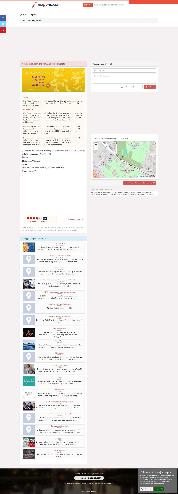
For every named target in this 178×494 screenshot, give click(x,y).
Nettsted (27, 157)
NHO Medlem (59, 353)
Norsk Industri (59, 438)
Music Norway (60, 268)
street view (124, 138)
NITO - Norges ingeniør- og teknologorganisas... (59, 292)
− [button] (96, 148)
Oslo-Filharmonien (60, 328)
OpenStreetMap (143, 176)
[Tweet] (3, 24)
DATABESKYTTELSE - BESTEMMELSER (109, 5)
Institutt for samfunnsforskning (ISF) (59, 304)
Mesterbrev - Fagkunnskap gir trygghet (59, 414)
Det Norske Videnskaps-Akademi (60, 255)
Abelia (60, 377)
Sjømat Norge (59, 341)
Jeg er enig (159, 489)
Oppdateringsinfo (76, 219)
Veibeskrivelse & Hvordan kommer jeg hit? (140, 183)
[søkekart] (46, 4)
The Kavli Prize (60, 243)
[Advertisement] (89, 44)
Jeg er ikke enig (146, 489)
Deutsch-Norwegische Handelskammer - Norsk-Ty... (59, 280)
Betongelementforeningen (59, 426)
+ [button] (96, 144)
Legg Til (87, 5)
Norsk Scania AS (59, 450)
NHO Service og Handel (60, 365)
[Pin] (3, 30)
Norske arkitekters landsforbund (59, 316)
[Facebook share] (3, 18)
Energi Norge (59, 389)
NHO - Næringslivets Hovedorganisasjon (59, 402)
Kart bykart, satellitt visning (105, 138)
